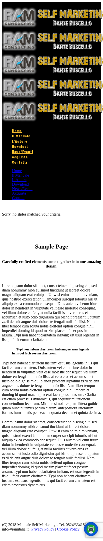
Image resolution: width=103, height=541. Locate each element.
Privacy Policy (42, 529)
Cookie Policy (68, 529)
